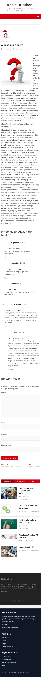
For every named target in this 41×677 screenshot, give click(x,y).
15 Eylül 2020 (24, 550)
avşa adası (15, 242)
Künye (4, 640)
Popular (7, 481)
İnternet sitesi (6, 445)
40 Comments (34, 511)
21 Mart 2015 (6, 49)
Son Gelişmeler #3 (26, 547)
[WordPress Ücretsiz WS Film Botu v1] (9, 535)
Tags (33, 481)
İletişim (4, 644)
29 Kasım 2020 (24, 496)
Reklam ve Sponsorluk (9, 662)
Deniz (13, 284)
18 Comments (24, 528)
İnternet (4, 41)
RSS (3, 665)
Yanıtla (6, 257)
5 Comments (18, 49)
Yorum (4, 393)
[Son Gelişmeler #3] (9, 547)
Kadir (16, 332)
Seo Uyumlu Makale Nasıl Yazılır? (27, 521)
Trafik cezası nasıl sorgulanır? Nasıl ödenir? (26, 490)
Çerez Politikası (7, 659)
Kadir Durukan (19, 5)
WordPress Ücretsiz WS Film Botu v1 (28, 536)
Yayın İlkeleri (6, 656)
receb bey (15, 263)
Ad (3, 423)
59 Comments (24, 499)
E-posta (4, 434)
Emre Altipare (17, 304)
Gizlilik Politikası (7, 647)
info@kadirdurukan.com (10, 627)
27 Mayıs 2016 (24, 526)
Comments (20, 481)
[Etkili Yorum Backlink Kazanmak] (6, 506)
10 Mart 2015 (24, 511)
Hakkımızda (6, 637)
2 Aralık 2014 (24, 541)
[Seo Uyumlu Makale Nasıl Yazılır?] (9, 520)
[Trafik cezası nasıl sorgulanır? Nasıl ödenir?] (9, 488)
